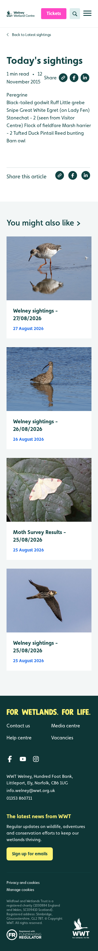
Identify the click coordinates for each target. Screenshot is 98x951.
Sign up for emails (29, 853)
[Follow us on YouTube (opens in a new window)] (23, 759)
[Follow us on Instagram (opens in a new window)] (36, 759)
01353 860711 (19, 798)
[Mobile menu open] (87, 15)
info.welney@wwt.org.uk (31, 790)
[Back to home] (80, 906)
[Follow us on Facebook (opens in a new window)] (10, 759)
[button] (63, 77)
